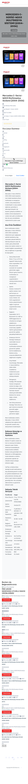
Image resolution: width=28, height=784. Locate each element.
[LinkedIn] (18, 757)
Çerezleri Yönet (14, 774)
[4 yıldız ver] (9, 124)
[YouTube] (13, 757)
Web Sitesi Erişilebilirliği (17, 772)
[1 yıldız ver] (4, 124)
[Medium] (21, 757)
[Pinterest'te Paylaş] (5, 164)
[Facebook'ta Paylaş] (3, 164)
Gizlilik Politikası (18, 770)
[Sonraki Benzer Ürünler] (5, 746)
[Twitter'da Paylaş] (4, 164)
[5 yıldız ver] (11, 124)
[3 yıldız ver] (7, 124)
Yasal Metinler (9, 770)
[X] (15, 757)
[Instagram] (9, 757)
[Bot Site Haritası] (21, 767)
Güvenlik (8, 772)
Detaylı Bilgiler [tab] (9, 175)
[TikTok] (14, 759)
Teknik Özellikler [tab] (20, 175)
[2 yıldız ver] (6, 124)
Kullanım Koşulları (14, 777)
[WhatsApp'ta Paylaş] (6, 164)
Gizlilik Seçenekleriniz (14, 776)
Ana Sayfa (14, 30)
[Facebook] (6, 757)
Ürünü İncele (6, 599)
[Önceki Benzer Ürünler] (3, 746)
